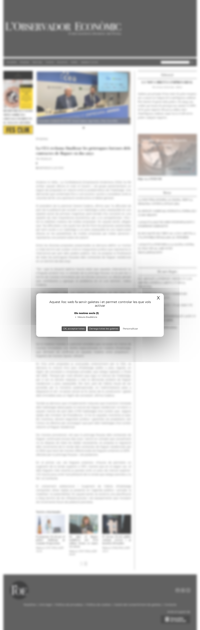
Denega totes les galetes (103, 328)
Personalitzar (130, 328)
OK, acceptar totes (74, 328)
